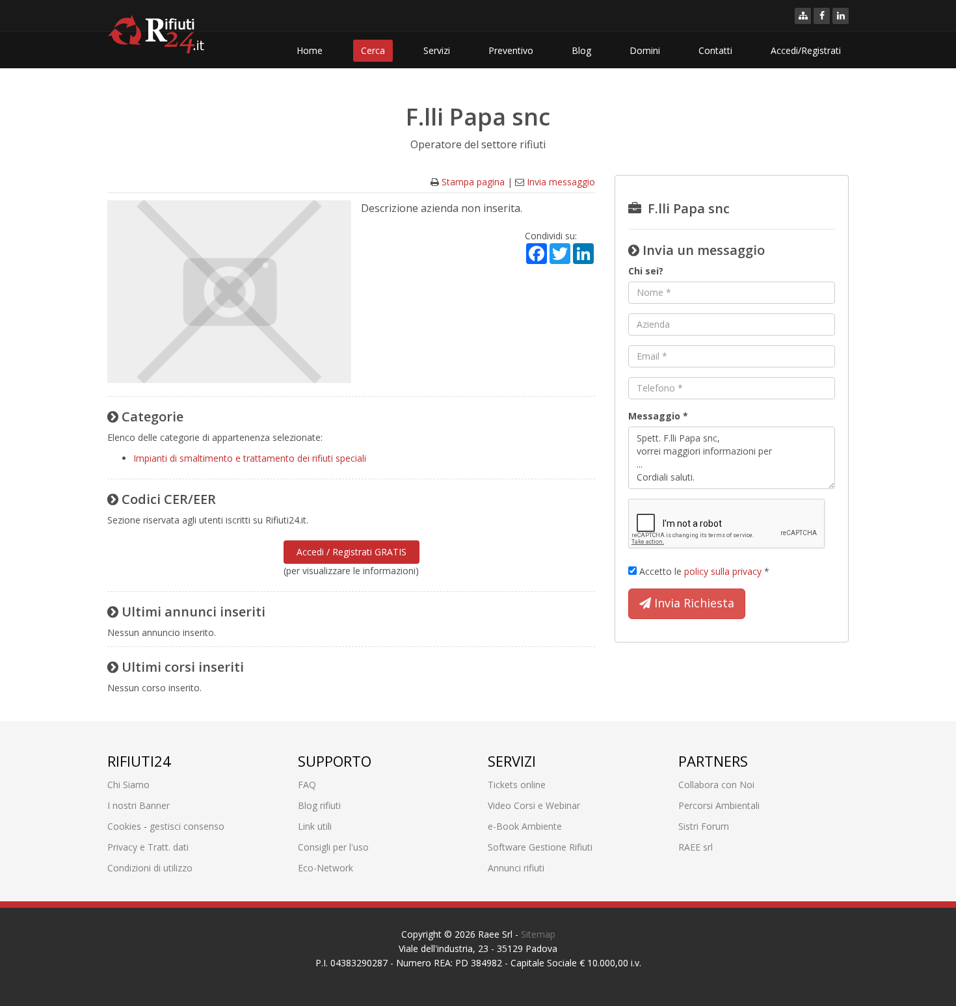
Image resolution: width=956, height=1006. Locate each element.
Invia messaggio (561, 182)
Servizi (436, 50)
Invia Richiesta (692, 603)
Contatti (715, 50)
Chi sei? (645, 271)
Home (310, 50)
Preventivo (510, 50)
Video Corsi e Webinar (534, 805)
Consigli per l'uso (333, 847)
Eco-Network (325, 868)
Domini (645, 50)
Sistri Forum (703, 826)
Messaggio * (658, 416)
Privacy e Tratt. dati (148, 847)
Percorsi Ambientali (719, 805)
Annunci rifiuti (516, 868)
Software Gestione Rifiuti (540, 847)
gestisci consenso (187, 826)
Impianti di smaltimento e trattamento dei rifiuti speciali (249, 458)
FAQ (307, 784)
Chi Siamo (128, 784)
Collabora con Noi (716, 784)
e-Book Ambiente (525, 826)
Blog (581, 50)
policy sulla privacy (723, 571)
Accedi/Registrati (806, 50)
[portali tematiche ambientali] (803, 16)
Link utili (315, 826)
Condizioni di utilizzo (150, 868)
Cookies (124, 826)
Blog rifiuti (319, 805)
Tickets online (517, 784)
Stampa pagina (473, 182)
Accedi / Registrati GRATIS (351, 552)
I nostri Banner (138, 805)
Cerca (373, 50)
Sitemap (538, 934)
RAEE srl (695, 847)
